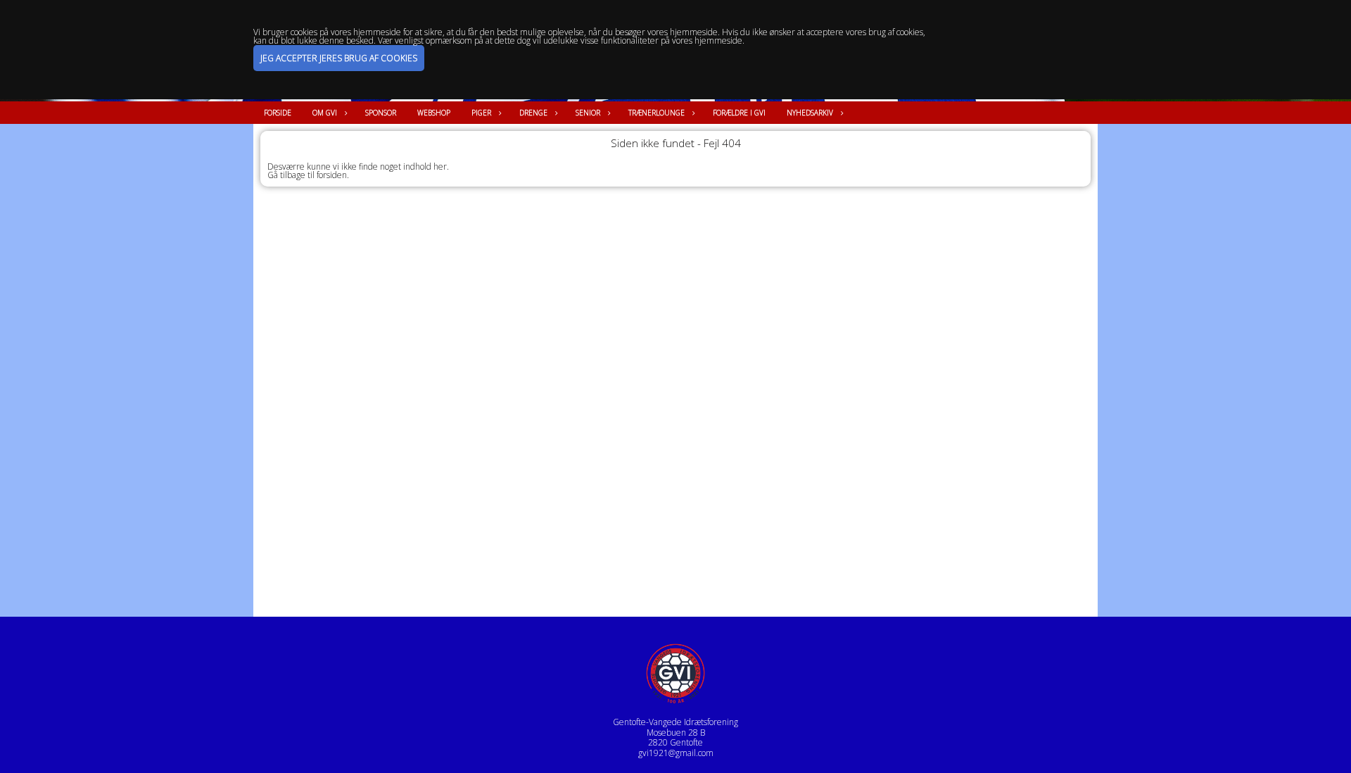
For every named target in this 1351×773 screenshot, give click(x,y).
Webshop (433, 113)
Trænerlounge (656, 113)
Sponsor (380, 113)
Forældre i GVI (739, 113)
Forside (277, 113)
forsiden (332, 175)
